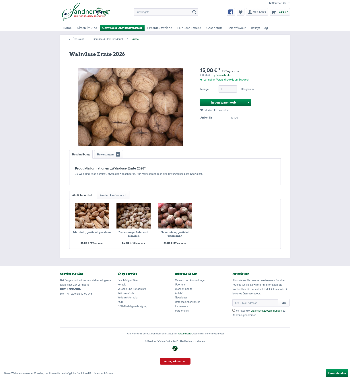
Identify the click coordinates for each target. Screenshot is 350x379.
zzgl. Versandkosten (221, 75)
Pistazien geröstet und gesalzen (133, 234)
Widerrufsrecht (126, 293)
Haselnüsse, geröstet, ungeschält (175, 234)
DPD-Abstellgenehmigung (132, 306)
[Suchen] (194, 12)
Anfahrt (179, 293)
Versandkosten (185, 333)
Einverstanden (337, 373)
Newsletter (181, 297)
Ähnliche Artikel (82, 195)
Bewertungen (108, 154)
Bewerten (223, 110)
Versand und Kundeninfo (132, 289)
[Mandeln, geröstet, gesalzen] (92, 215)
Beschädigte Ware (128, 280)
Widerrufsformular (128, 297)
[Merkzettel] (240, 12)
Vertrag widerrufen (175, 361)
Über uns (180, 284)
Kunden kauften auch (113, 195)
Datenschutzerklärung (187, 302)
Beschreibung (81, 154)
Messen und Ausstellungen (190, 280)
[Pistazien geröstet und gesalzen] (134, 215)
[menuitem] (166, 12)
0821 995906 (70, 288)
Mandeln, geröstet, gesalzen (92, 232)
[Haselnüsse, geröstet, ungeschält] (175, 215)
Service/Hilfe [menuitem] (279, 3)
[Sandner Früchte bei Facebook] (231, 12)
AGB (120, 302)
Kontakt (122, 284)
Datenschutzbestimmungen (266, 310)
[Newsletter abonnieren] (284, 302)
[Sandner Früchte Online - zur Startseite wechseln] (86, 12)
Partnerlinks (182, 310)
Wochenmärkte (183, 289)
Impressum (181, 306)
